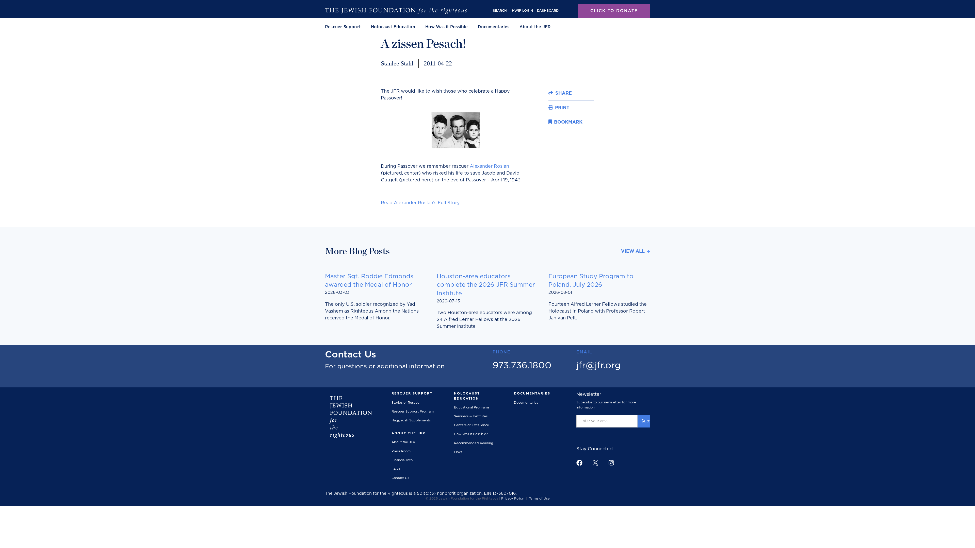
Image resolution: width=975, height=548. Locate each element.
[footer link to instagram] (611, 463)
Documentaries (493, 27)
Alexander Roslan (489, 166)
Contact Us (400, 478)
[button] (343, 27)
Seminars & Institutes (471, 416)
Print (553, 106)
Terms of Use (539, 498)
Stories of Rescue (405, 402)
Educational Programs (471, 407)
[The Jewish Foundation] (396, 11)
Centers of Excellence (471, 425)
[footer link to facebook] (579, 463)
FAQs (396, 469)
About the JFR (403, 442)
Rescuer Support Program (413, 411)
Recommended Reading (473, 443)
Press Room (401, 451)
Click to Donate (614, 11)
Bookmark (558, 120)
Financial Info (402, 460)
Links (458, 452)
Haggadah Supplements (411, 420)
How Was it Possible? (471, 434)
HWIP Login (522, 10)
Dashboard (548, 10)
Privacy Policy (512, 498)
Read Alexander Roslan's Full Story (420, 203)
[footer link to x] (595, 463)
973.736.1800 (522, 365)
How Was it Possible (446, 27)
